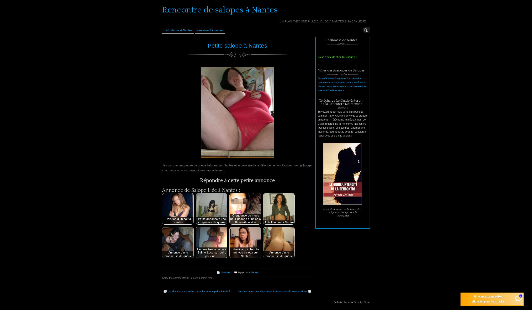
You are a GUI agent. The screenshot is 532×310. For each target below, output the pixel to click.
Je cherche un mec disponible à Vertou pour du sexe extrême (272, 291)
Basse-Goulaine (326, 78)
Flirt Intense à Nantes (178, 30)
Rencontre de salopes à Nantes (220, 10)
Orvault (349, 82)
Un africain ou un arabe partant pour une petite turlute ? (199, 291)
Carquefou (352, 78)
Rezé (356, 82)
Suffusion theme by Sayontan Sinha (351, 302)
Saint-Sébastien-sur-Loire (339, 86)
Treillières (332, 90)
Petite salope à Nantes (237, 45)
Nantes (254, 272)
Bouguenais (340, 78)
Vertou (341, 90)
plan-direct (226, 272)
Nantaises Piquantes (209, 30)
